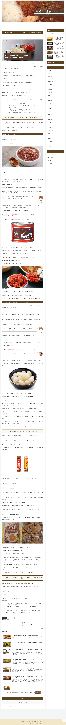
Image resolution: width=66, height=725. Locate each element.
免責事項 (23, 721)
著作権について (36, 721)
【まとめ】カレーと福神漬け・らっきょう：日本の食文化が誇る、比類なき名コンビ (23, 112)
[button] (33, 63)
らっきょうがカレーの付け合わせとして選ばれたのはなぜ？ (20, 109)
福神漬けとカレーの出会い (13, 107)
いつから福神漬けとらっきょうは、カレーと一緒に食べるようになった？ (21, 105)
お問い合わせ (42, 721)
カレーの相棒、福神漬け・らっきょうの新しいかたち (17, 110)
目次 (21, 103)
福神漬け (8, 619)
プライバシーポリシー (29, 721)
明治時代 (4, 619)
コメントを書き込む (23, 702)
